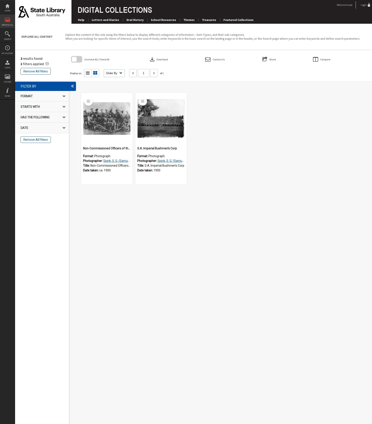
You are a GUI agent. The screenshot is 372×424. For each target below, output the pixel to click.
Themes (189, 20)
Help (81, 20)
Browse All (7, 24)
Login (7, 67)
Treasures (209, 20)
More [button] (7, 96)
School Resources (163, 20)
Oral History (135, 20)
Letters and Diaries (105, 20)
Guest (349, 4)
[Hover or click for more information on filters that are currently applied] (47, 64)
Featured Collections (238, 20)
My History (7, 53)
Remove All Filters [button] (35, 71)
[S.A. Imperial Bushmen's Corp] (161, 118)
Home (7, 10)
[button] (215, 59)
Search (7, 39)
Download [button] (158, 59)
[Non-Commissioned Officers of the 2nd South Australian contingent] (106, 118)
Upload (7, 81)
